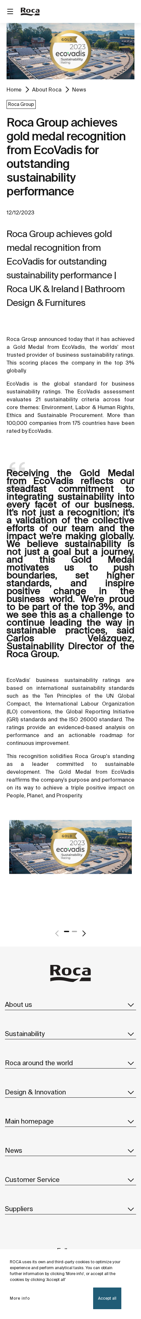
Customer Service (32, 1179)
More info (20, 1298)
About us (18, 1004)
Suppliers (19, 1208)
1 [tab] (66, 931)
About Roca (47, 89)
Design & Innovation (35, 1092)
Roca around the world (39, 1063)
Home (14, 89)
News (79, 89)
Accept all (107, 1298)
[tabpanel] (70, 861)
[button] (131, 1004)
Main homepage (29, 1121)
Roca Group (21, 104)
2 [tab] (74, 931)
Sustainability (25, 1033)
